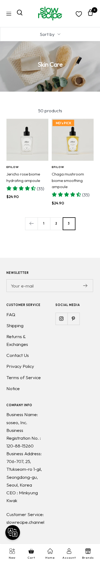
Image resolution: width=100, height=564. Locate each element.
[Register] (85, 285)
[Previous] (31, 223)
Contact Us (17, 355)
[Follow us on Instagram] (61, 319)
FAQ (10, 314)
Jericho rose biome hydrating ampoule (23, 177)
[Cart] (90, 13)
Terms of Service (23, 377)
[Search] (20, 13)
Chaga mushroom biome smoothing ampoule (68, 180)
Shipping (14, 325)
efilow (12, 167)
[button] (25, 188)
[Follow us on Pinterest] (73, 319)
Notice (13, 388)
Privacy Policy (20, 366)
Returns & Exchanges (17, 340)
